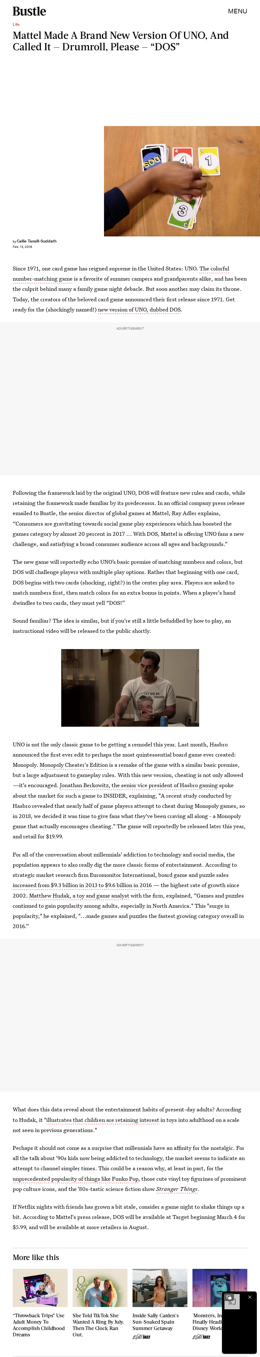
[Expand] (229, 1297)
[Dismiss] (250, 1297)
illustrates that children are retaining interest (102, 1119)
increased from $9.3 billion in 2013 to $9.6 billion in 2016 (82, 885)
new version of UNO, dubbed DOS (139, 309)
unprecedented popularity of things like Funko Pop (75, 1178)
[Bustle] (29, 11)
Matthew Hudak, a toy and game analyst (79, 895)
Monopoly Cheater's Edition (74, 764)
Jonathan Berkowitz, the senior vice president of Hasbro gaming (139, 785)
